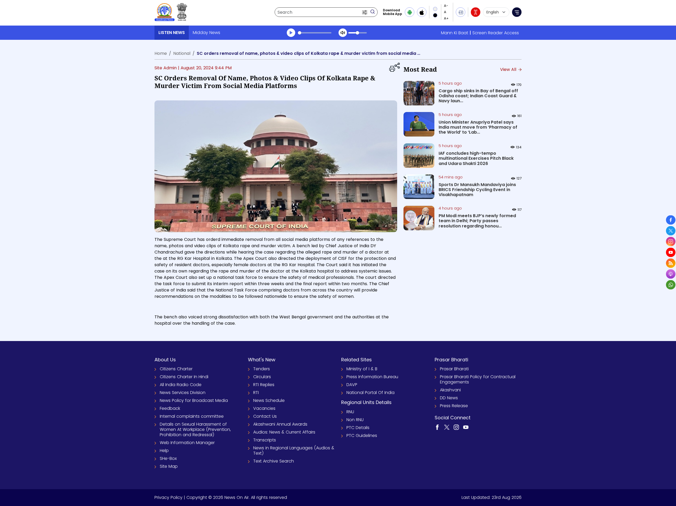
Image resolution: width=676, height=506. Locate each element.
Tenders (261, 369)
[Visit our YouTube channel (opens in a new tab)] (465, 427)
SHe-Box (168, 458)
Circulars (262, 377)
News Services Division (182, 393)
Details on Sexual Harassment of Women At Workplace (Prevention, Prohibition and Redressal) (195, 429)
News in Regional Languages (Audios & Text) (293, 450)
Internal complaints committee (192, 416)
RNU (350, 412)
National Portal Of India (370, 393)
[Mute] (343, 32)
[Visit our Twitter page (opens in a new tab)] (446, 427)
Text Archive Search (273, 461)
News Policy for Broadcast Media (194, 400)
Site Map (169, 466)
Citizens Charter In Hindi (184, 377)
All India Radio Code (180, 385)
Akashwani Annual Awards (280, 424)
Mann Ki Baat (454, 33)
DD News (449, 398)
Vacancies (264, 408)
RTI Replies (263, 385)
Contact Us (265, 416)
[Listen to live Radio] (475, 12)
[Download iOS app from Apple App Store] (421, 12)
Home (160, 53)
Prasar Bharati (454, 369)
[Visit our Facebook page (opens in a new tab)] (437, 427)
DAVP (351, 385)
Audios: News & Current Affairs (284, 432)
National (181, 53)
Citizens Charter (176, 369)
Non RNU (355, 420)
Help (164, 450)
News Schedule (269, 400)
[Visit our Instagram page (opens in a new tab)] (456, 427)
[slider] (314, 32)
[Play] (291, 32)
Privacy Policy (168, 497)
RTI (256, 393)
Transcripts (264, 440)
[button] (365, 12)
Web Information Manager (187, 443)
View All (509, 69)
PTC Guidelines (361, 435)
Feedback (170, 408)
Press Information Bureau (372, 377)
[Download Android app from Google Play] (409, 12)
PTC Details (357, 428)
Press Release (454, 406)
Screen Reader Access (495, 33)
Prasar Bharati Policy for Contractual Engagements (477, 379)
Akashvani (450, 390)
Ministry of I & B (361, 369)
